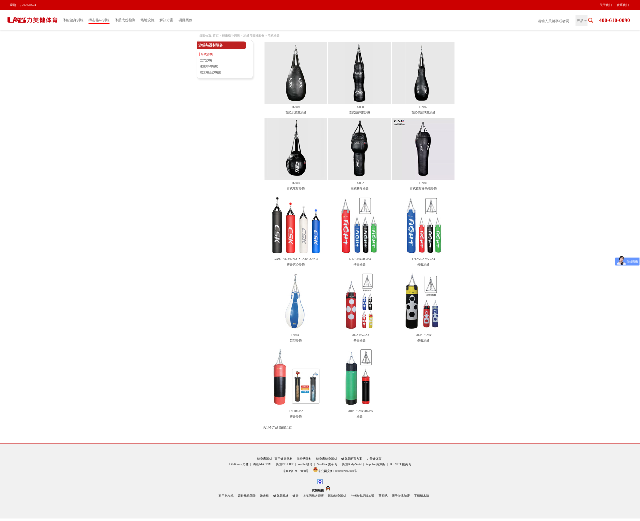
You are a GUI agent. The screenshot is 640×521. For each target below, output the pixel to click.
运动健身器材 (337, 496)
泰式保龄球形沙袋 (423, 112)
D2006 (296, 107)
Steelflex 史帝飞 (327, 464)
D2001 (423, 183)
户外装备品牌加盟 (362, 496)
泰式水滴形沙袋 (295, 112)
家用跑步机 (226, 496)
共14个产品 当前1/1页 (277, 427)
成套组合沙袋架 (210, 72)
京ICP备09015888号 (296, 471)
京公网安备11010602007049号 (337, 471)
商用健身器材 (283, 458)
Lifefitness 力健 (238, 464)
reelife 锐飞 (305, 464)
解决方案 (167, 20)
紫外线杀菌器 (247, 496)
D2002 (360, 183)
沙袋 (359, 416)
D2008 (360, 107)
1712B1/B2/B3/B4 (359, 259)
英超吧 (383, 496)
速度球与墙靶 (209, 66)
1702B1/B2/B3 (423, 335)
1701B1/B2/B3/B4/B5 (359, 411)
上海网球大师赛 (313, 496)
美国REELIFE (285, 464)
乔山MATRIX (262, 464)
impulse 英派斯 (375, 464)
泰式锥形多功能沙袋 (423, 188)
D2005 (296, 183)
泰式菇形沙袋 (359, 188)
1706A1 (296, 335)
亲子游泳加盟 (401, 496)
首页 (216, 35)
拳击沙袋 (360, 340)
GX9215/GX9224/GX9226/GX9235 (296, 259)
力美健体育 (374, 458)
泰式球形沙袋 (296, 188)
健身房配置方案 (351, 458)
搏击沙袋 (360, 264)
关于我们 (606, 5)
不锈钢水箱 (421, 496)
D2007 (423, 107)
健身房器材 (264, 458)
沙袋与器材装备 (253, 35)
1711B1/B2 (296, 411)
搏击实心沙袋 (296, 264)
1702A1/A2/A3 (359, 335)
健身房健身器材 (326, 458)
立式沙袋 (206, 60)
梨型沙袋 (296, 340)
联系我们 (623, 5)
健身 (295, 496)
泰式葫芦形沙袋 (359, 112)
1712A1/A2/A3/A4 (423, 259)
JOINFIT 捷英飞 (400, 464)
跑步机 (264, 496)
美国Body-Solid (352, 464)
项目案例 (185, 20)
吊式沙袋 (274, 35)
